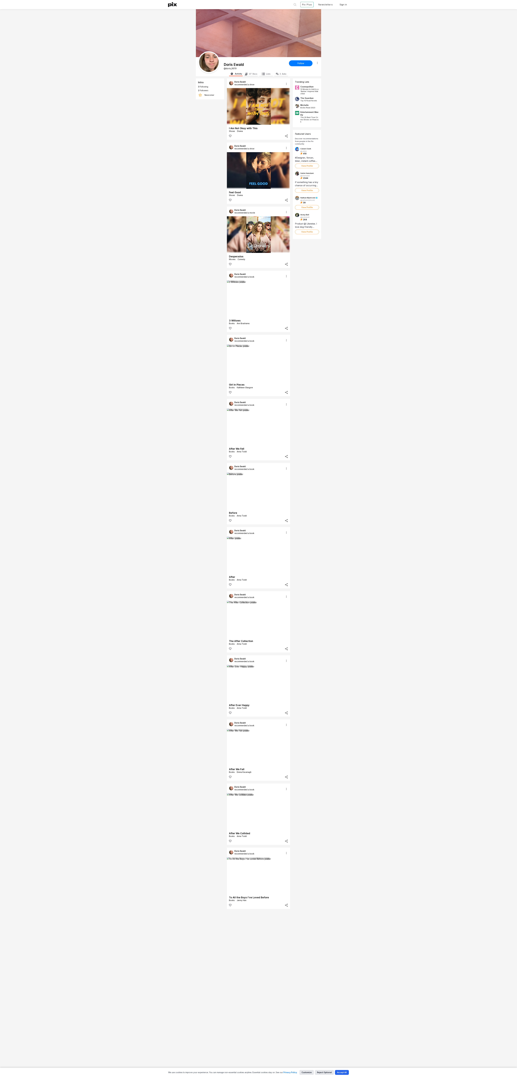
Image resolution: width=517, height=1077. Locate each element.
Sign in (343, 4)
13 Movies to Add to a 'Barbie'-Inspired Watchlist (309, 91)
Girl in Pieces (236, 384)
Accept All (342, 1072)
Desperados (236, 256)
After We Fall (236, 769)
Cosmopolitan (307, 87)
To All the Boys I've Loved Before (249, 897)
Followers (203, 90)
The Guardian (307, 98)
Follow (300, 63)
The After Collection (241, 641)
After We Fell (236, 448)
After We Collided (239, 833)
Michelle (304, 105)
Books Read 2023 (307, 108)
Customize (307, 1072)
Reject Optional (324, 1072)
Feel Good (235, 192)
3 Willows (235, 320)
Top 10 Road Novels (308, 101)
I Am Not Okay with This (243, 128)
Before (233, 512)
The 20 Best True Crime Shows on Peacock (309, 119)
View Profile (307, 166)
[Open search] (295, 4)
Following (203, 87)
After (232, 577)
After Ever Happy (239, 705)
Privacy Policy (290, 1072)
